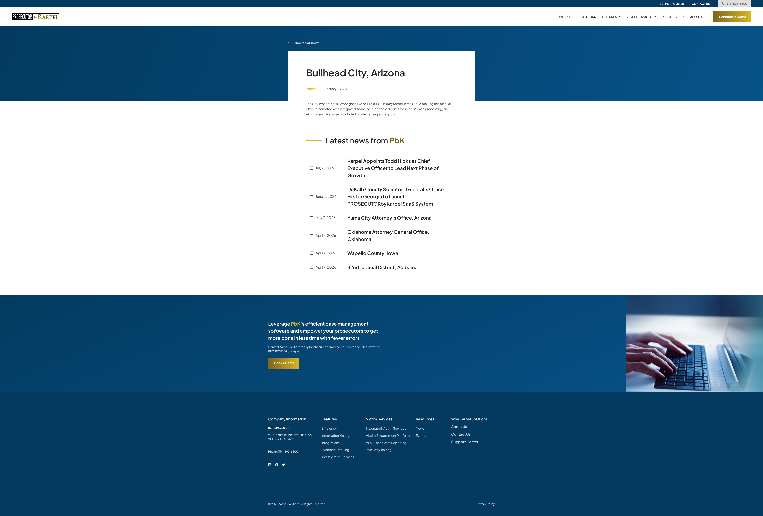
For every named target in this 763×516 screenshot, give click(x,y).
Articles (311, 89)
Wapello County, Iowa (372, 253)
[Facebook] (277, 465)
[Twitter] (284, 465)
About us (697, 17)
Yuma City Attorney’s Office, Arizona (389, 218)
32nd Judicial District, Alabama (382, 267)
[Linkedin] (270, 465)
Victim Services (639, 17)
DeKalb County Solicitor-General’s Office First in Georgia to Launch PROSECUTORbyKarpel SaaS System (395, 196)
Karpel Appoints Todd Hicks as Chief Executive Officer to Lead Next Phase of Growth (393, 168)
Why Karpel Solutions (577, 17)
